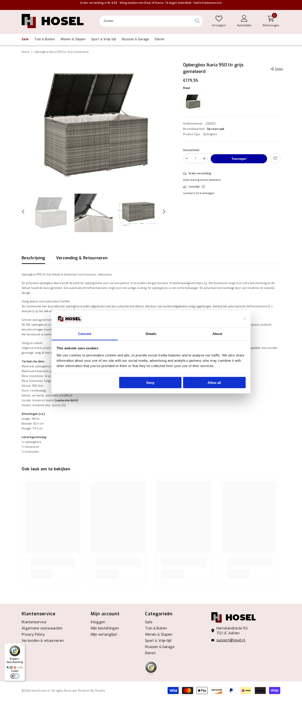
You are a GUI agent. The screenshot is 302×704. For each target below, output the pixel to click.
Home (25, 52)
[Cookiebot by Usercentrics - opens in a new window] (226, 319)
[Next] (164, 211)
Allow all (214, 383)
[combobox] (145, 21)
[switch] (14, 676)
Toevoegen (238, 158)
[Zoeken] (151, 21)
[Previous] (23, 211)
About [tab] (217, 333)
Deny (150, 383)
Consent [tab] (84, 333)
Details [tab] (151, 333)
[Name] (204, 159)
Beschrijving (33, 258)
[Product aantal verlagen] (186, 159)
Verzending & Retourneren (81, 258)
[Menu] (22, 645)
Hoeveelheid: (191, 150)
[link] (52, 562)
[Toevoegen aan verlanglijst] (275, 158)
